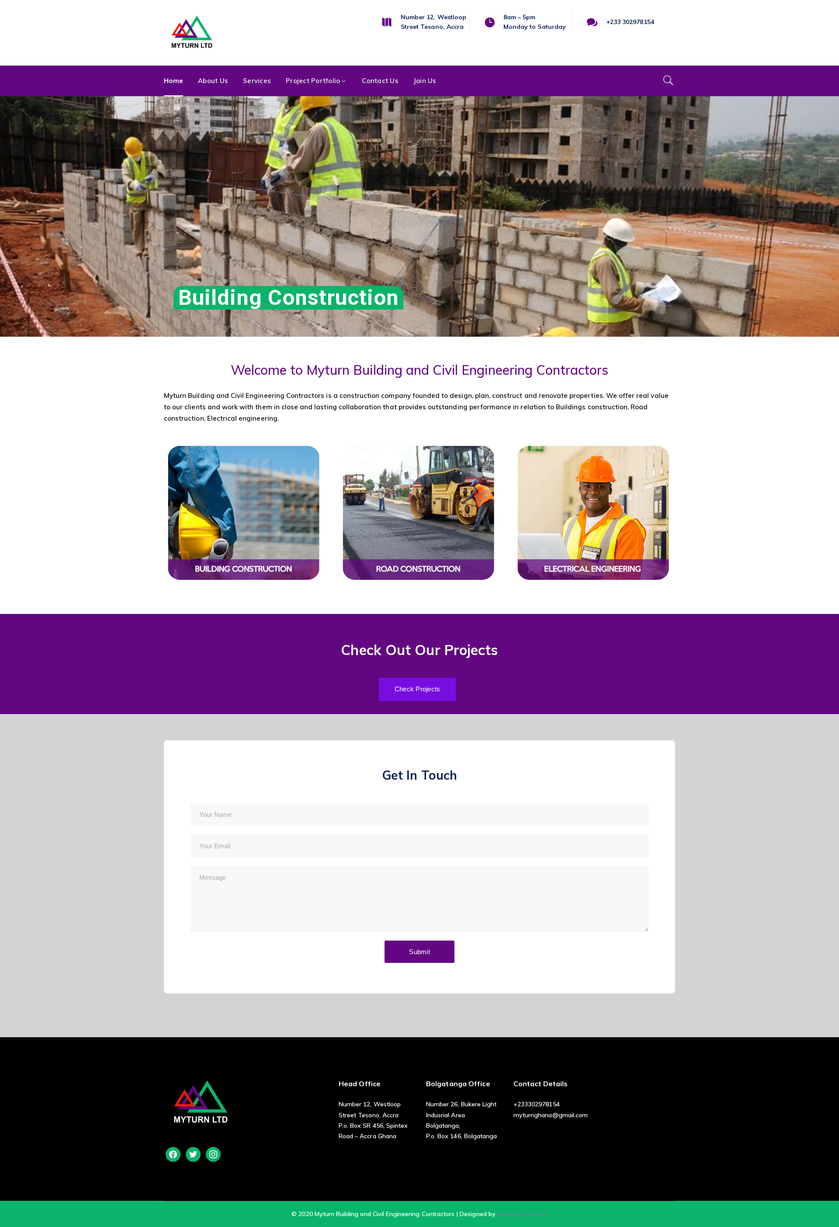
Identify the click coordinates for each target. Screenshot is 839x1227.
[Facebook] (173, 1153)
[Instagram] (213, 1153)
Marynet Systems (522, 1214)
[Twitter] (193, 1153)
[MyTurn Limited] (192, 33)
